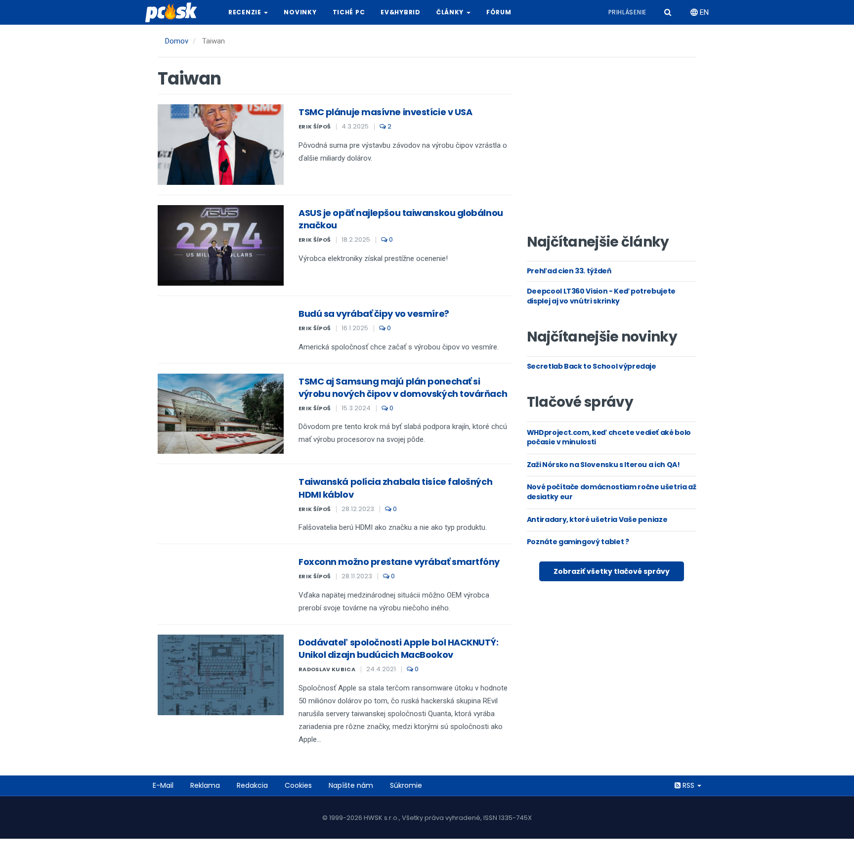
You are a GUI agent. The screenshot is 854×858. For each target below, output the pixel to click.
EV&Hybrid (400, 12)
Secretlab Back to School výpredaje (591, 366)
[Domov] (175, 12)
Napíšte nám (351, 785)
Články (451, 12)
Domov (176, 41)
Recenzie (245, 12)
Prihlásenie (627, 12)
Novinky (300, 12)
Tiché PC (349, 12)
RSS (688, 785)
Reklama (205, 785)
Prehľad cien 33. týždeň (569, 271)
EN (703, 12)
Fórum (499, 12)
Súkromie (406, 785)
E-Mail (163, 785)
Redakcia (252, 785)
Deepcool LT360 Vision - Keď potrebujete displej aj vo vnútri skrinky (601, 296)
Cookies (298, 785)
